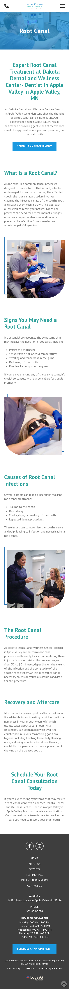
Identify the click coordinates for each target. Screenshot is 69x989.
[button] (62, 6)
